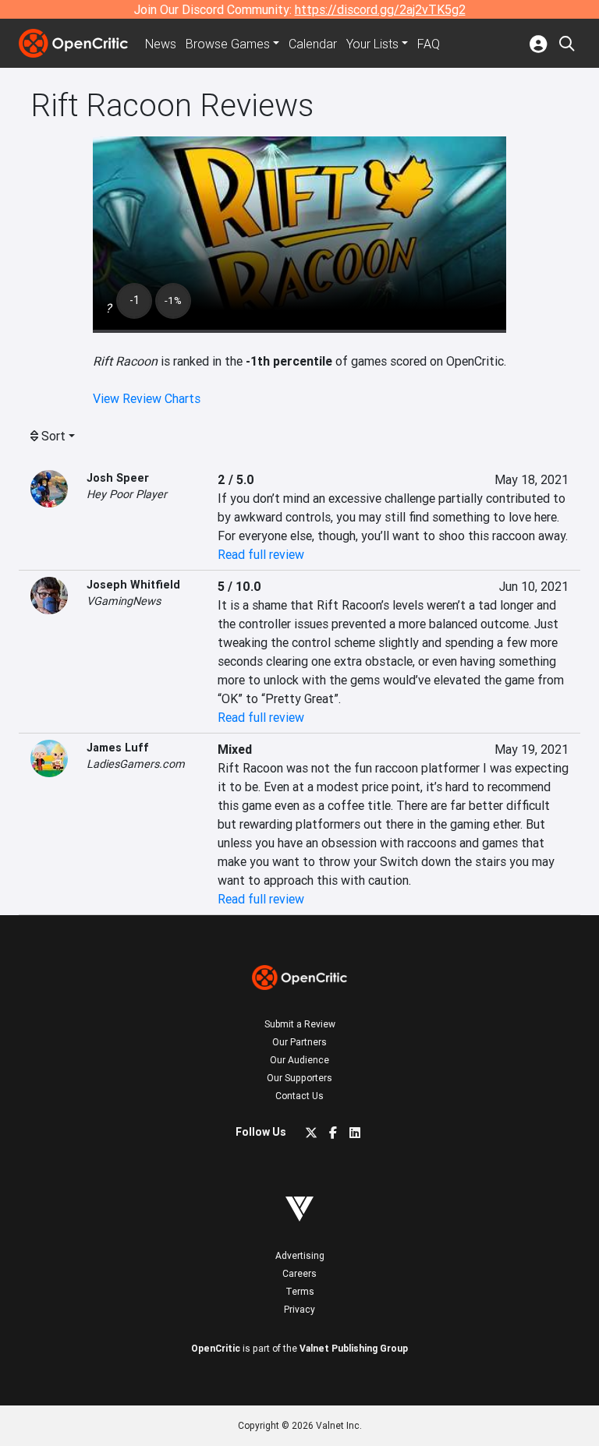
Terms (299, 1291)
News (160, 43)
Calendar (313, 43)
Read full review (261, 554)
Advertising (299, 1255)
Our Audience (299, 1060)
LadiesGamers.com (136, 764)
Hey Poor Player (127, 494)
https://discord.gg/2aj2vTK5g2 (380, 9)
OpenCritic (215, 1348)
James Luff (118, 748)
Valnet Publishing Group (354, 1348)
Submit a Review (299, 1024)
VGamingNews (124, 601)
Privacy (299, 1309)
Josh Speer (118, 478)
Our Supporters (299, 1078)
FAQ (428, 43)
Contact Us (299, 1095)
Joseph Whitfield (133, 585)
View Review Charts (146, 398)
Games (228, 43)
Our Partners (299, 1042)
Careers (299, 1273)
